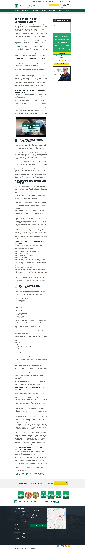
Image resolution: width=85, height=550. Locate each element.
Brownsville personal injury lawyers (23, 40)
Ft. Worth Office (24, 524)
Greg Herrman (18, 46)
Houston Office (24, 521)
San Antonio (30, 474)
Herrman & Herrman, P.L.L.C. (36, 33)
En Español (33, 1)
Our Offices (43, 10)
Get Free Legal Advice (54, 4)
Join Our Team (38, 1)
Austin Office (24, 511)
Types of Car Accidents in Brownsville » (60, 28)
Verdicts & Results (25, 10)
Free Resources (52, 10)
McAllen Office (16, 538)
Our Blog (60, 10)
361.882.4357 (65, 4)
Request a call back (49, 483)
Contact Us (67, 10)
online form (33, 454)
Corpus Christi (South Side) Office (16, 529)
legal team (23, 324)
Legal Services (35, 10)
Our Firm (17, 10)
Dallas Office (24, 518)
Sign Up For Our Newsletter (53, 1)
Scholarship (45, 1)
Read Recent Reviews (61, 64)
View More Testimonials (61, 53)
